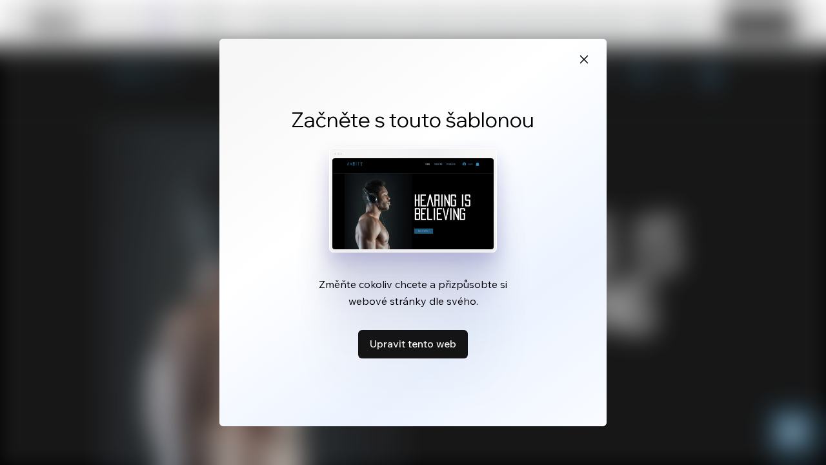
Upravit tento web (413, 343)
